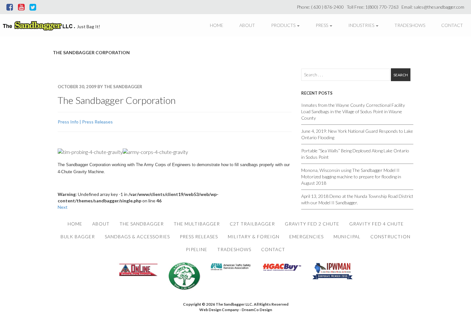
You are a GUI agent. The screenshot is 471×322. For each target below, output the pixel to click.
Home (216, 25)
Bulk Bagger (78, 236)
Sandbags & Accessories (137, 236)
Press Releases (97, 121)
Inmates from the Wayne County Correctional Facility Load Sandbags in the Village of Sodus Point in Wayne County (353, 111)
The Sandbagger (142, 223)
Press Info (68, 121)
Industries (361, 25)
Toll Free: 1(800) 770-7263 (374, 7)
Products (283, 25)
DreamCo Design (257, 309)
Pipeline (196, 249)
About (247, 25)
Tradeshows (409, 25)
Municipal (347, 236)
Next (63, 207)
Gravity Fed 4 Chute (376, 223)
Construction (390, 236)
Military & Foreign (253, 236)
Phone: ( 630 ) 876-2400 (321, 7)
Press (322, 25)
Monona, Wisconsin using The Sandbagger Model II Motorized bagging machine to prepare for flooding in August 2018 (351, 176)
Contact (452, 25)
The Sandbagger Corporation (117, 100)
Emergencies (306, 236)
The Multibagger (197, 223)
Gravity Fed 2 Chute (312, 223)
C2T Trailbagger (252, 223)
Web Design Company (219, 309)
